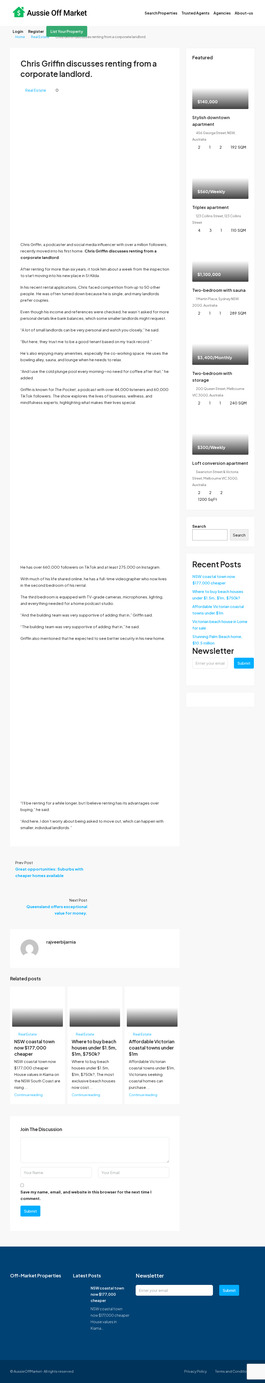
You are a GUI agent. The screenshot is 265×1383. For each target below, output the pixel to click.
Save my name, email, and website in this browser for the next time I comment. (85, 1195)
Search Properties (161, 13)
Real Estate (40, 37)
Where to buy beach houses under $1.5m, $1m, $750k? (94, 1047)
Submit (30, 1210)
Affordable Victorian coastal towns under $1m (151, 1047)
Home (20, 37)
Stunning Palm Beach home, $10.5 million (217, 639)
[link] (220, 88)
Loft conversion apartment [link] (220, 463)
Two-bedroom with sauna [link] (219, 290)
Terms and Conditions (233, 1371)
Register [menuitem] (36, 31)
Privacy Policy (195, 1371)
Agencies (222, 13)
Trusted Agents (195, 13)
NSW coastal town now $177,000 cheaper (34, 1047)
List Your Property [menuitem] (66, 31)
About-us (244, 13)
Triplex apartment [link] (210, 207)
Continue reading (28, 1094)
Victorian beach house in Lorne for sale (219, 624)
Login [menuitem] (18, 31)
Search (199, 526)
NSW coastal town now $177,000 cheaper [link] (107, 1294)
